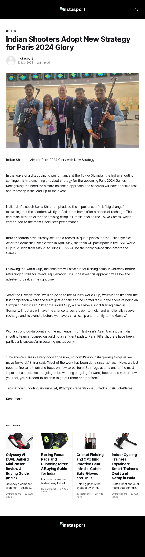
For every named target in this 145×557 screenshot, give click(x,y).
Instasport (25, 58)
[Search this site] (136, 9)
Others (11, 30)
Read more (14, 399)
